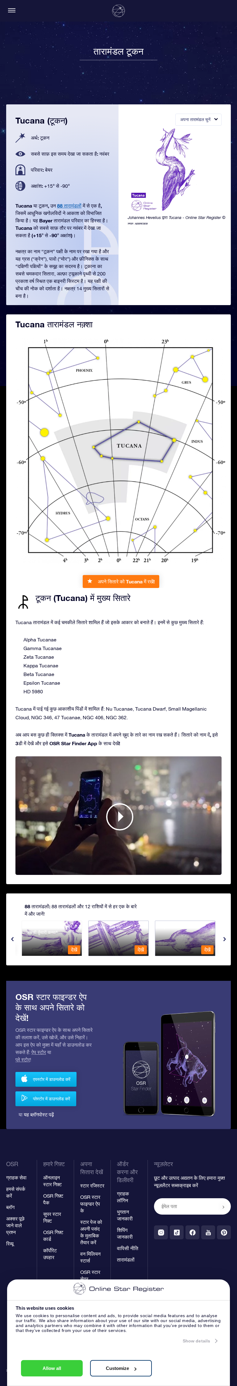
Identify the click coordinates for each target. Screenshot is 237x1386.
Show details (196, 1340)
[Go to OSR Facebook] (192, 1232)
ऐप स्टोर (38, 1052)
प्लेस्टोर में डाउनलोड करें (51, 1098)
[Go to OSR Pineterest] (224, 1232)
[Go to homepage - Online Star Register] (118, 10)
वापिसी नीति (127, 1248)
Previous (12, 939)
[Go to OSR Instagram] (161, 1232)
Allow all (52, 1368)
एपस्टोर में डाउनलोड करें (51, 1079)
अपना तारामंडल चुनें (195, 119)
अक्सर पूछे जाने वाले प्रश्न (15, 1225)
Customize (117, 1368)
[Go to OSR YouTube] (208, 1232)
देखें (74, 949)
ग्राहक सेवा (16, 1177)
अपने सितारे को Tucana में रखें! (126, 581)
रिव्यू (10, 1243)
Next (225, 939)
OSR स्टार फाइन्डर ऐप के (90, 1203)
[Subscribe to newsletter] (223, 1206)
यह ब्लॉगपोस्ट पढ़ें (39, 1114)
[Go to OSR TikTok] (177, 1232)
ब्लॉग (10, 1207)
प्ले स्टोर (22, 1059)
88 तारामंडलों (69, 205)
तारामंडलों (126, 1259)
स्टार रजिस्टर (92, 1185)
